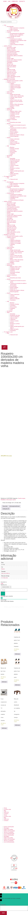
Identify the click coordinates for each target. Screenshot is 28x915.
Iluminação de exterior (12, 61)
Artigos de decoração (15, 94)
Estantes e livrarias (14, 148)
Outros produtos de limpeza (16, 44)
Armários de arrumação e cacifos (15, 80)
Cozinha (9, 32)
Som (8, 177)
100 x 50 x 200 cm (5, 573)
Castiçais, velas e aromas (16, 97)
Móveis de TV (13, 133)
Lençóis (12, 166)
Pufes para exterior (11, 66)
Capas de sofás (13, 162)
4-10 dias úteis (4, 577)
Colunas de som (14, 179)
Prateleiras (12, 152)
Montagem (6, 828)
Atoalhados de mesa (15, 159)
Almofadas (12, 158)
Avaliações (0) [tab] (6, 508)
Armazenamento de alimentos (17, 33)
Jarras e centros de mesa (16, 100)
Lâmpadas (12, 118)
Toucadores (13, 144)
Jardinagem (9, 62)
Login (2, 583)
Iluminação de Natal (15, 116)
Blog (5, 810)
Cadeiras (12, 83)
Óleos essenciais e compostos (17, 28)
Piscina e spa (10, 64)
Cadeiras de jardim (11, 50)
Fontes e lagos (10, 58)
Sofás (11, 154)
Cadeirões (12, 89)
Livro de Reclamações (9, 833)
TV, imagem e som (8, 176)
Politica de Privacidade (9, 830)
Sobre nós (6, 812)
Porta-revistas (13, 151)
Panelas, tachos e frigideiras (16, 34)
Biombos (12, 147)
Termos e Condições (8, 832)
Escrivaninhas (13, 130)
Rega (8, 68)
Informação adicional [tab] (14, 506)
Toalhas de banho (14, 173)
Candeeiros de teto (14, 114)
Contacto (6, 813)
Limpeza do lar (10, 37)
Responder (3, 904)
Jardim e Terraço (8, 46)
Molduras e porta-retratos (16, 101)
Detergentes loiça (14, 41)
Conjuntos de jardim (12, 53)
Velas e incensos (14, 29)
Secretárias (9, 155)
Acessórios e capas (11, 47)
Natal (11, 103)
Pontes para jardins (11, 65)
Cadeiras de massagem (15, 87)
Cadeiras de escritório (15, 86)
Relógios (12, 107)
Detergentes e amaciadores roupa (18, 40)
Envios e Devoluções (9, 826)
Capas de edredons (14, 161)
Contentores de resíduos (16, 39)
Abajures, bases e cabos (15, 111)
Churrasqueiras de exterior (13, 51)
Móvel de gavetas (14, 136)
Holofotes (12, 115)
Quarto (8, 137)
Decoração (9, 93)
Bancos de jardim (11, 48)
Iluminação (9, 109)
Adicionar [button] (17, 654)
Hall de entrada (10, 108)
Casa (5, 25)
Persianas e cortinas (15, 168)
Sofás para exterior (11, 71)
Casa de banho (10, 91)
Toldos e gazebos (11, 75)
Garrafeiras (12, 150)
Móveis (8, 123)
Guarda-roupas (13, 141)
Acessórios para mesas (15, 122)
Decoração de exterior (12, 54)
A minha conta (7, 809)
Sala (8, 146)
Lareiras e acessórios (12, 119)
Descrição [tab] (5, 506)
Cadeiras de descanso (15, 84)
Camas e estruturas (14, 139)
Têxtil (8, 157)
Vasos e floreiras (11, 78)
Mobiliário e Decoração (9, 79)
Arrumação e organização (13, 30)
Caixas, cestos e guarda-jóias (17, 96)
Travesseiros (13, 175)
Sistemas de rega (11, 69)
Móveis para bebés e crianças (17, 134)
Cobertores (12, 164)
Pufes (11, 90)
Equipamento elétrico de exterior (15, 55)
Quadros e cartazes (14, 105)
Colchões (12, 140)
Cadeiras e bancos (11, 82)
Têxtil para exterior (11, 73)
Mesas (8, 121)
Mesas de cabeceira (14, 143)
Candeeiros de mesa (15, 112)
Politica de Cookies (8, 829)
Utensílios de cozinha (15, 36)
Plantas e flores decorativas (16, 104)
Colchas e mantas (14, 165)
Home (5, 808)
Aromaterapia (10, 26)
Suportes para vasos (12, 72)
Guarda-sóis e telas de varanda (14, 59)
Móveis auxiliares (14, 132)
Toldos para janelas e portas (13, 76)
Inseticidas (12, 43)
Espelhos (12, 98)
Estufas (8, 57)
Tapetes (12, 169)
